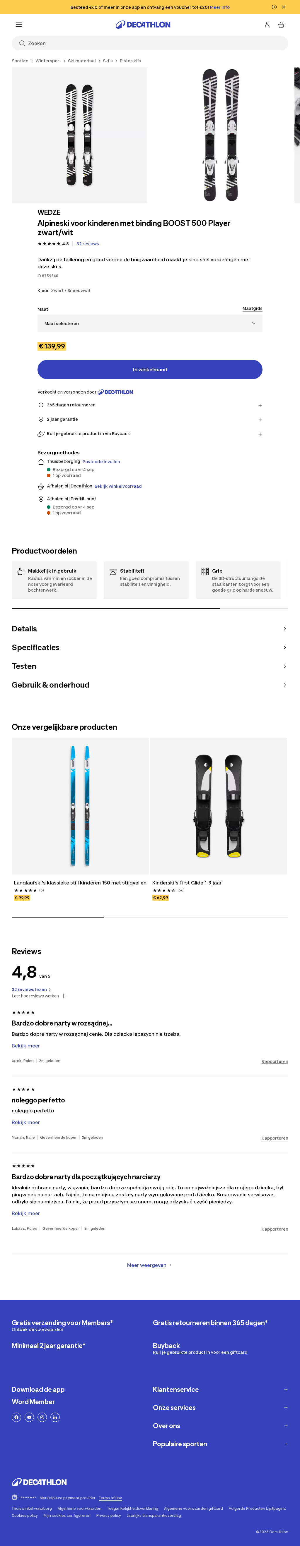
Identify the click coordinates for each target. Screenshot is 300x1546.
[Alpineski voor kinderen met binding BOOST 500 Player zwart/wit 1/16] (79, 135)
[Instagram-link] (42, 1417)
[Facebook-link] (16, 1417)
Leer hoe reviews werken (35, 996)
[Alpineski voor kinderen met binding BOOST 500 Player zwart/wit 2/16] (221, 135)
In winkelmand (150, 369)
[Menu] (19, 25)
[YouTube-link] (29, 1417)
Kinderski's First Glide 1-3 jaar (186, 883)
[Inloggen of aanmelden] (267, 25)
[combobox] (150, 323)
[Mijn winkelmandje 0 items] (281, 25)
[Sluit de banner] (283, 7)
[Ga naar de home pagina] (143, 24)
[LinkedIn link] (55, 1417)
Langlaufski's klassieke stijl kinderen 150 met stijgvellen (80, 883)
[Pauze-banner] (274, 7)
